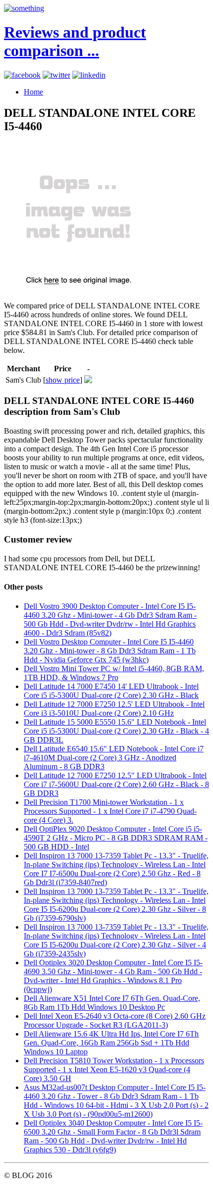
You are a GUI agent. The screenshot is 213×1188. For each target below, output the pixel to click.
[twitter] (56, 75)
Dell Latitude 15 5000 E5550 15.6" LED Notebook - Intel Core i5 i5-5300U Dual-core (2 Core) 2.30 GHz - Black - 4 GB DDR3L (116, 731)
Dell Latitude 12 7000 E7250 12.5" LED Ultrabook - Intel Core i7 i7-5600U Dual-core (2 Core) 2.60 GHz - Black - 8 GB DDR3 (116, 784)
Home (33, 92)
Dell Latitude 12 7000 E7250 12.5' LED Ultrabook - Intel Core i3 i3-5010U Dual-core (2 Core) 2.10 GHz (114, 708)
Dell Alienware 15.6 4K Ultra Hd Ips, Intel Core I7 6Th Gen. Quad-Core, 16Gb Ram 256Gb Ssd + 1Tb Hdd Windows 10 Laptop (111, 1043)
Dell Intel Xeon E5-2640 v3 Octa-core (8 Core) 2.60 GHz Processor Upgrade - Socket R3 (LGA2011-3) (115, 1020)
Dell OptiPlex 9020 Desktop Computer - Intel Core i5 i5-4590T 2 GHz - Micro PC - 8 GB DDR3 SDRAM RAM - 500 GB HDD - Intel (116, 838)
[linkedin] (89, 75)
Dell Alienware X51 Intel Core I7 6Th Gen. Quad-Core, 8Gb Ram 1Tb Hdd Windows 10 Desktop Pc (112, 1002)
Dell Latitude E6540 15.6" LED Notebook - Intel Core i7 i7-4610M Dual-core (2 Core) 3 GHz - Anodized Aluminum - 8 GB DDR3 (114, 757)
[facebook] (22, 75)
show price (63, 380)
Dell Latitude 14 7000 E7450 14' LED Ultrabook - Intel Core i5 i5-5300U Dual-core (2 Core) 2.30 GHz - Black (111, 690)
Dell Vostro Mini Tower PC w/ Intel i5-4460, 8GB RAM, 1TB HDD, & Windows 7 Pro (114, 673)
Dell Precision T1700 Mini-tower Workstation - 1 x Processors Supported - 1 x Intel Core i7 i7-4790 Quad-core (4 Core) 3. (110, 811)
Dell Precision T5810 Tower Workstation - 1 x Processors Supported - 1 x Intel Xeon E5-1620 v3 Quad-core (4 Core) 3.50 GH (114, 1069)
